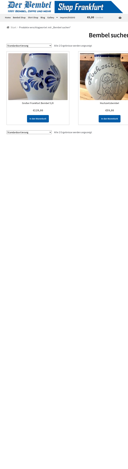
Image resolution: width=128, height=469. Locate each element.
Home (8, 17)
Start (13, 27)
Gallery (50, 17)
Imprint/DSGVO (67, 17)
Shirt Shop (33, 17)
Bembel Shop (19, 17)
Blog (43, 17)
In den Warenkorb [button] (38, 118)
